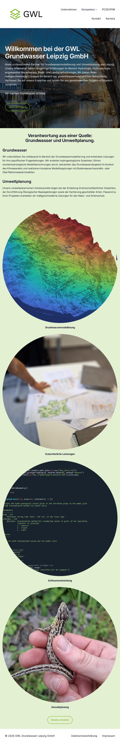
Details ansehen (60, 719)
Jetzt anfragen (17, 106)
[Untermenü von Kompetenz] (96, 9)
